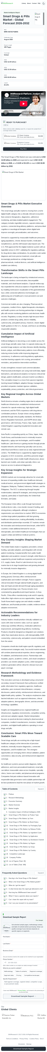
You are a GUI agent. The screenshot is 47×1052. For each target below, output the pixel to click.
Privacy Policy (21, 990)
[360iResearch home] (7, 3)
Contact (34, 3)
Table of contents (21, 971)
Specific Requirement (10, 979)
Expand (41, 789)
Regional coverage (36, 971)
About (29, 3)
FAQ (39, 3)
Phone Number (8, 959)
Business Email (8, 950)
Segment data (9, 975)
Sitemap (28, 1044)
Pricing (18, 975)
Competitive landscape (31, 975)
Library (24, 3)
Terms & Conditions (12, 1038)
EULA (42, 1038)
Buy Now (23, 149)
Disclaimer (21, 1044)
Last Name (6, 943)
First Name (6, 937)
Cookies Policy (34, 1038)
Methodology (8, 971)
